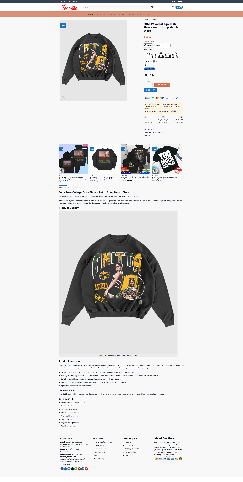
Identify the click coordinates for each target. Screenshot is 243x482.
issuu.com (68, 419)
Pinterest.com (73, 416)
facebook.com (74, 412)
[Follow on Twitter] (174, 1)
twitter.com (72, 406)
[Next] (181, 164)
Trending (89, 14)
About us (128, 442)
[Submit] (152, 7)
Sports (111, 14)
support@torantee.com (74, 442)
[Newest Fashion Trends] (69, 7)
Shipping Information (132, 449)
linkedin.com (72, 409)
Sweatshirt (160, 132)
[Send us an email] (176, 1)
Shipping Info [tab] (72, 187)
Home (146, 19)
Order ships (163, 122)
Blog (156, 14)
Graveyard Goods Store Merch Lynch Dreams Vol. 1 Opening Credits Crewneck (104, 178)
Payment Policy (130, 452)
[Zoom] (63, 98)
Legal (127, 459)
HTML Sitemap (99, 459)
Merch (148, 14)
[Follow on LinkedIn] (180, 1)
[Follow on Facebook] (170, 1)
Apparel (122, 14)
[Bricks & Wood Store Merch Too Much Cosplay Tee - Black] (167, 159)
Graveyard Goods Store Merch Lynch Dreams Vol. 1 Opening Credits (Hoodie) (72, 178)
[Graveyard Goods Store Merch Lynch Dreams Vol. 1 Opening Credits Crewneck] (104, 159)
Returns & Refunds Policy (103, 442)
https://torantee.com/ (76, 402)
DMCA (127, 455)
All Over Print (135, 14)
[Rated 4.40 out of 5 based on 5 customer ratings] (163, 37)
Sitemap (97, 455)
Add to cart (162, 85)
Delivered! (179, 122)
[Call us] (75, 468)
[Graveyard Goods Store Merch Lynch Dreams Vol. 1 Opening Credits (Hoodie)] (73, 159)
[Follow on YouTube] (181, 1)
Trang (153, 135)
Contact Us (129, 445)
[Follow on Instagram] (172, 1)
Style (146, 49)
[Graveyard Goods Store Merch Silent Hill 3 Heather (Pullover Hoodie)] (135, 159)
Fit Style (147, 41)
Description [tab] (63, 187)
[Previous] (59, 164)
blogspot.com (73, 423)
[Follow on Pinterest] (178, 1)
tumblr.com (71, 426)
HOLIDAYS (101, 14)
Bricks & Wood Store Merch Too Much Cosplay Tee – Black (165, 178)
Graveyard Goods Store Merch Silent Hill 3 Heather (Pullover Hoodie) (135, 178)
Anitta (149, 135)
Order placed (148, 122)
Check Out (150, 90)
